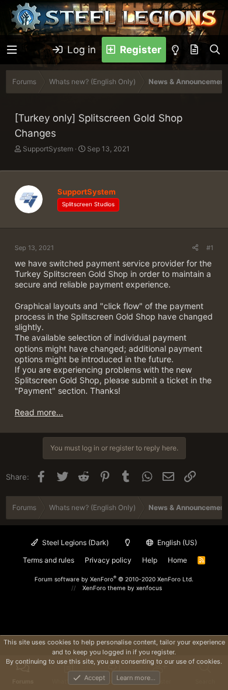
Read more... (39, 412)
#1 (209, 248)
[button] (12, 50)
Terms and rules (48, 560)
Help (149, 560)
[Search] (215, 49)
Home (177, 560)
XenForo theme (104, 587)
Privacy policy (108, 560)
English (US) (176, 542)
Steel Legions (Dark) (74, 542)
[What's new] (194, 49)
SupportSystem (48, 148)
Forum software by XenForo (114, 578)
